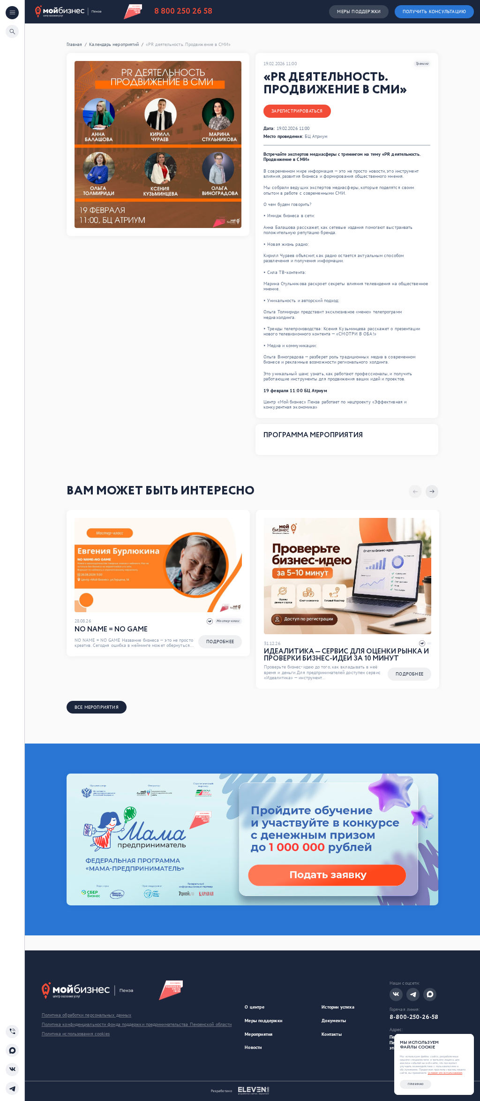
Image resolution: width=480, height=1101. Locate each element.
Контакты (332, 1034)
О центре (254, 1007)
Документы (334, 1020)
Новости (253, 1047)
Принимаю (415, 1084)
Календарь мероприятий (114, 44)
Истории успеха (338, 1007)
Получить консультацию (434, 11)
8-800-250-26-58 (414, 1017)
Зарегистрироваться (296, 111)
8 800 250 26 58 (183, 12)
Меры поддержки (359, 11)
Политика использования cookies (76, 1034)
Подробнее (220, 641)
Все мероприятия (97, 707)
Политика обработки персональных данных (87, 1015)
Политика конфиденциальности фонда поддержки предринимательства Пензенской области (137, 1024)
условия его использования (445, 1073)
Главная (74, 44)
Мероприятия (258, 1034)
